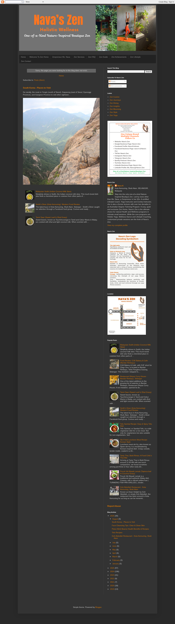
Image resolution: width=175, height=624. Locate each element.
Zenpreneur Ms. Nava (61, 57)
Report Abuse (114, 506)
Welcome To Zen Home (39, 57)
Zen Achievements (118, 57)
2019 (112, 589)
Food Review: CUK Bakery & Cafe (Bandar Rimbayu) (134, 362)
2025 (112, 568)
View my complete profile (117, 225)
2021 (112, 582)
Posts (112, 81)
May (114, 550)
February (116, 560)
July (114, 543)
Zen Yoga (113, 115)
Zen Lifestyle (135, 57)
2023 (112, 575)
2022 (112, 578)
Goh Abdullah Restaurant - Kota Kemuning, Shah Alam (133, 488)
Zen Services (79, 57)
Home (23, 57)
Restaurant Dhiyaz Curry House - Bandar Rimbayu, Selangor (133, 377)
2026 (112, 516)
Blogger (98, 607)
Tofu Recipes (117, 532)
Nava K (120, 186)
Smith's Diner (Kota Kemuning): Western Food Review (58, 204)
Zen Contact (26, 61)
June (114, 546)
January (115, 564)
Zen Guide (103, 57)
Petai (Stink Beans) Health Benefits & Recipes (130, 529)
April (114, 553)
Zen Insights (115, 106)
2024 (112, 571)
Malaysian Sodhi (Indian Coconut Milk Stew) (53, 191)
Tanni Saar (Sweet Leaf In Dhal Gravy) (51, 217)
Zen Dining (114, 103)
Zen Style (113, 112)
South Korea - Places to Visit (37, 88)
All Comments (116, 86)
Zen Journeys (115, 100)
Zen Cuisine (114, 97)
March (115, 557)
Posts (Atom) (39, 80)
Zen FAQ (91, 57)
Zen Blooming (115, 109)
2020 (112, 586)
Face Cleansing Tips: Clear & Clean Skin (128, 525)
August (115, 519)
